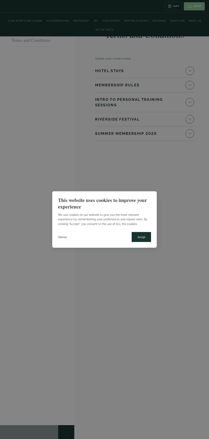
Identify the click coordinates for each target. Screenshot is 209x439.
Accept (141, 237)
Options (62, 237)
